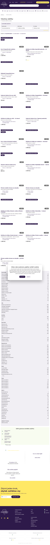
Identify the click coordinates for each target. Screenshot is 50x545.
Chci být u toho (16, 496)
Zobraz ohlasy (37, 457)
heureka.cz (12, 462)
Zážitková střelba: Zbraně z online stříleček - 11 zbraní (12, 211)
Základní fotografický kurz (7, 73)
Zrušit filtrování (45, 30)
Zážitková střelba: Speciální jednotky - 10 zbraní (36, 50)
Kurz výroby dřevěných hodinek (9, 141)
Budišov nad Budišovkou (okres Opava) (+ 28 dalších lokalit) (33, 54)
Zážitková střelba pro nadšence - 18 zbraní (36, 141)
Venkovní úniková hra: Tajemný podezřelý (36, 118)
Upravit (28, 276)
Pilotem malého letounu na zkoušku (10, 188)
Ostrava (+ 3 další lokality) (6, 52)
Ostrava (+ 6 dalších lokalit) (31, 121)
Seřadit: (2, 33)
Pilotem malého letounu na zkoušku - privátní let (12, 259)
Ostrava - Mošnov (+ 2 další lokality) (5, 192)
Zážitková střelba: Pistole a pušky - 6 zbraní (37, 235)
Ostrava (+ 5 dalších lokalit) (6, 98)
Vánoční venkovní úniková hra (8, 164)
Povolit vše (22, 276)
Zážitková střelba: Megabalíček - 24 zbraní (36, 95)
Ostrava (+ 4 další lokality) (6, 76)
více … (3, 375)
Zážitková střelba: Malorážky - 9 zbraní (36, 211)
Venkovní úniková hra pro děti (8, 95)
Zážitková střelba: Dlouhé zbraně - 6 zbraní (12, 235)
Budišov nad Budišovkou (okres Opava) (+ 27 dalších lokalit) (33, 215)
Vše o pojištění (12, 477)
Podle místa (4, 26)
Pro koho (35, 26)
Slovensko (47, 512)
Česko (47, 510)
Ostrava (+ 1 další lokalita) (6, 144)
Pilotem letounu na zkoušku (33, 188)
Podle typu (20, 26)
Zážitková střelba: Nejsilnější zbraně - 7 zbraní (37, 164)
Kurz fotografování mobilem (8, 49)
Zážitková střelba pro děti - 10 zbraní (10, 118)
